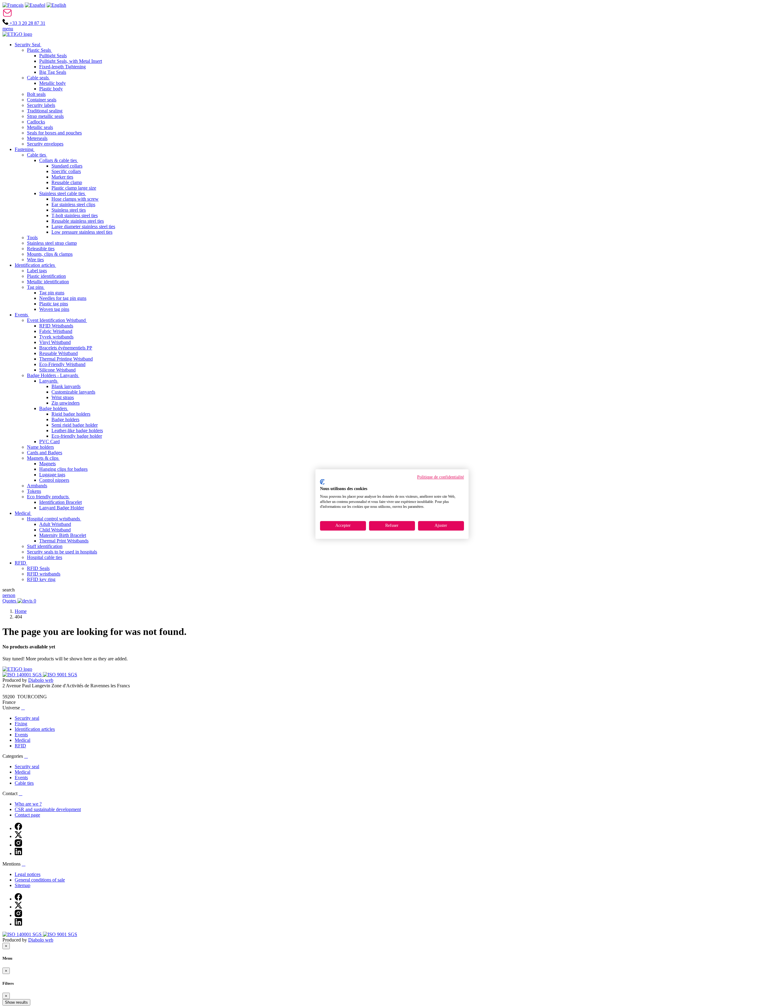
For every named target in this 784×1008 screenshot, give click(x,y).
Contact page (27, 814)
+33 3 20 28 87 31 (26, 23)
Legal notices (27, 874)
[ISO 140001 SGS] (22, 674)
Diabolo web (40, 680)
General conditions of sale (40, 879)
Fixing (21, 723)
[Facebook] (18, 828)
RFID (20, 745)
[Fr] (13, 5)
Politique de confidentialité (440, 477)
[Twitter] (18, 836)
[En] (56, 5)
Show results (16, 1002)
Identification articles (35, 729)
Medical (22, 740)
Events (21, 734)
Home (21, 611)
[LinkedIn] (18, 853)
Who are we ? (28, 803)
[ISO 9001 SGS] (60, 674)
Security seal (27, 718)
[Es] (35, 5)
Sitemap (22, 885)
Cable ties (24, 783)
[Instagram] (18, 845)
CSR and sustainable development (48, 809)
